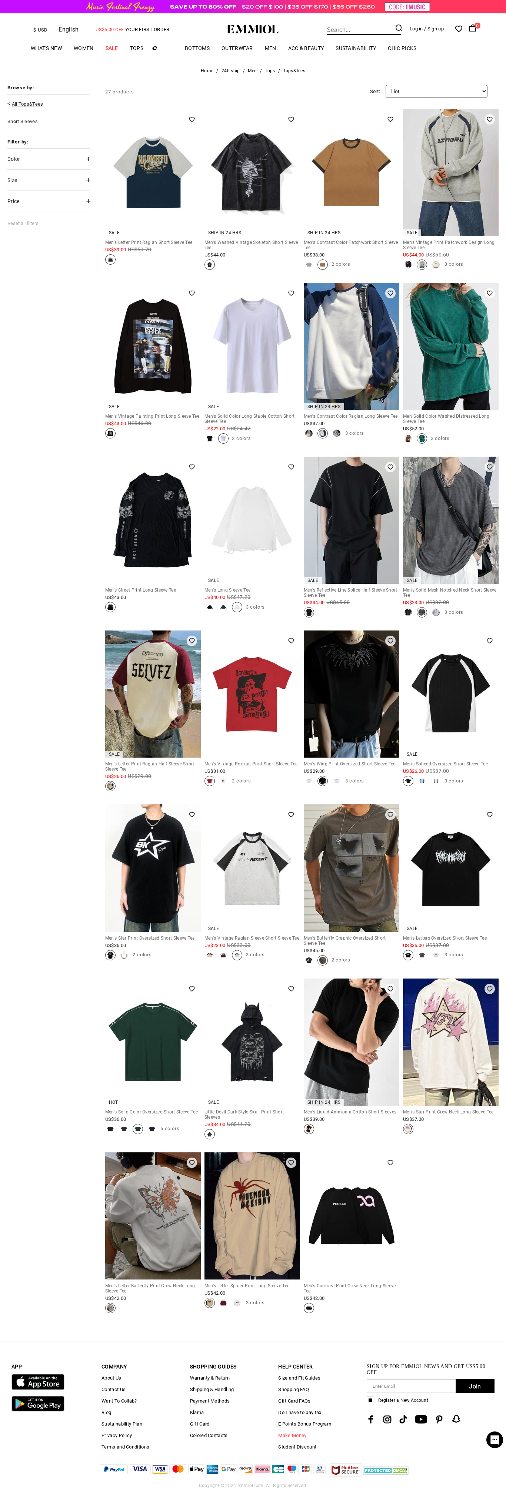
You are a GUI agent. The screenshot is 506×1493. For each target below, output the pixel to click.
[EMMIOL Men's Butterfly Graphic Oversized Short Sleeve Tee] (309, 960)
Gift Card (200, 1424)
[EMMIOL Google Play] (37, 1410)
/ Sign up (434, 29)
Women (84, 48)
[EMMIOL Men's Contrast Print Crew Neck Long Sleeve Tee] (309, 1308)
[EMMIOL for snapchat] (456, 1418)
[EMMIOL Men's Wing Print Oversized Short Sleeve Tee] (309, 781)
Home (207, 70)
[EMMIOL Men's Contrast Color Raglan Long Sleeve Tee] (309, 433)
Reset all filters (23, 223)
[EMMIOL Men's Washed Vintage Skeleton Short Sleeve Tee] (209, 264)
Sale (112, 48)
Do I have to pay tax (299, 1412)
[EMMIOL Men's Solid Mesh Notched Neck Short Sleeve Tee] (408, 612)
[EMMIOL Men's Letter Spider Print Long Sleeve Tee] (209, 1303)
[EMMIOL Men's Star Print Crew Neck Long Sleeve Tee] (408, 1129)
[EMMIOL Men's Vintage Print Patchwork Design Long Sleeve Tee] (408, 264)
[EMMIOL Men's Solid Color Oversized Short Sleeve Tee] (110, 1129)
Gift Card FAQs (294, 1401)
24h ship (231, 70)
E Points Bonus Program (304, 1424)
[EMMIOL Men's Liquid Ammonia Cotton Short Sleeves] (309, 1129)
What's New (46, 48)
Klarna (197, 1412)
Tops (136, 48)
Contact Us (113, 1389)
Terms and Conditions (125, 1447)
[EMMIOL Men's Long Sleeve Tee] (209, 607)
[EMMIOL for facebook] (371, 1419)
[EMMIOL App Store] (37, 1388)
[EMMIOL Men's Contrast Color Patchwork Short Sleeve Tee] (309, 264)
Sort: (375, 91)
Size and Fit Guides (299, 1378)
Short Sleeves (22, 121)
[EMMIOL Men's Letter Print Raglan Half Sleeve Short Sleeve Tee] (110, 786)
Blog (106, 1412)
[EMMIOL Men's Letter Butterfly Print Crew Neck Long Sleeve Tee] (110, 1308)
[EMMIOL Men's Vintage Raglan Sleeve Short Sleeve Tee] (209, 955)
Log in (416, 29)
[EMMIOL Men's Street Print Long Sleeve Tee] (110, 607)
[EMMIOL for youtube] (421, 1419)
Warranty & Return (210, 1378)
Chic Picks (402, 48)
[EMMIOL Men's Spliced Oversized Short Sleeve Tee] (408, 781)
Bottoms (197, 48)
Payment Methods (210, 1401)
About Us (111, 1378)
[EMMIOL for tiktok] (403, 1419)
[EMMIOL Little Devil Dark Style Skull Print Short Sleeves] (209, 1134)
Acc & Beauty (306, 48)
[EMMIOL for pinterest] (439, 1419)
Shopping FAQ (293, 1389)
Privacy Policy (116, 1435)
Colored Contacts (209, 1435)
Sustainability (356, 48)
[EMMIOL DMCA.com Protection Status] (386, 1474)
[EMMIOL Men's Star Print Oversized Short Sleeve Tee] (110, 955)
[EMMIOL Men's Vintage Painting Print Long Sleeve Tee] (110, 433)
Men (270, 48)
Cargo (164, 48)
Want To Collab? (119, 1401)
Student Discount (297, 1447)
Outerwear (237, 48)
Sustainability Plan (121, 1424)
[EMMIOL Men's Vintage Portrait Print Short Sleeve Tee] (209, 781)
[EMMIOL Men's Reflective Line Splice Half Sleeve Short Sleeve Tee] (309, 612)
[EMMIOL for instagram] (387, 1419)
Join (475, 1386)
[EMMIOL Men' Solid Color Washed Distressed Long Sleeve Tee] (408, 438)
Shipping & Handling (212, 1389)
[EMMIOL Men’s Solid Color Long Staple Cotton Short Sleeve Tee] (209, 438)
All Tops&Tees (27, 104)
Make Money (292, 1435)
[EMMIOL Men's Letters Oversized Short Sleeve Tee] (408, 955)
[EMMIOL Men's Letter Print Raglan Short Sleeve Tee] (110, 259)
